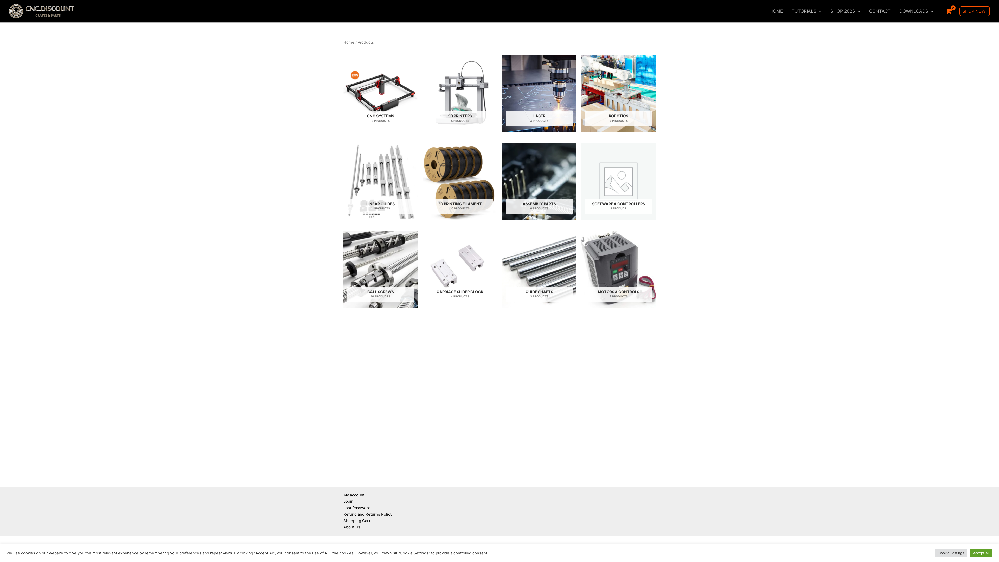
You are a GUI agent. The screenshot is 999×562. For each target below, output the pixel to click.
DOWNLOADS (913, 11)
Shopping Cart (356, 520)
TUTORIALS (804, 11)
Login (348, 501)
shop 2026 (842, 11)
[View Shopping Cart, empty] (948, 11)
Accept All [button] (981, 553)
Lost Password (356, 507)
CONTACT (880, 11)
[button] (819, 11)
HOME (776, 11)
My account (353, 495)
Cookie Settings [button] (951, 553)
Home (348, 42)
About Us (351, 527)
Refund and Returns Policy (367, 514)
